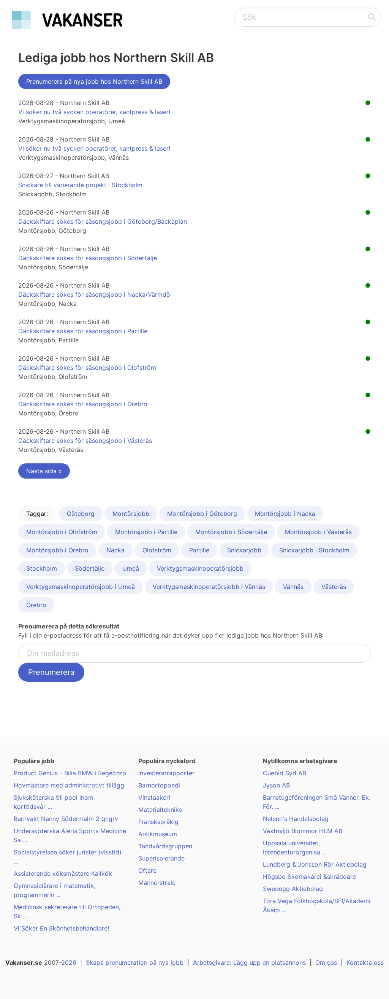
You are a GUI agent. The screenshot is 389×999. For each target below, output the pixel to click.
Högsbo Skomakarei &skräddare (309, 876)
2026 (68, 962)
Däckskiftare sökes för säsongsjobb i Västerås (85, 440)
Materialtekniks (160, 809)
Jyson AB (276, 785)
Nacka (115, 550)
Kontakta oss (365, 962)
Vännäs (293, 586)
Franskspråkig (158, 822)
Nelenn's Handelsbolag (296, 818)
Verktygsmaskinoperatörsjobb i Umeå (80, 586)
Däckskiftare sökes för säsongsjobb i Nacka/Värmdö (94, 294)
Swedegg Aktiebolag (293, 888)
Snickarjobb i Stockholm (314, 550)
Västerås (333, 586)
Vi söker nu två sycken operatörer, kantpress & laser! (94, 112)
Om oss (326, 962)
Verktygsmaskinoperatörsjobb (200, 568)
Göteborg (81, 513)
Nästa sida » (44, 471)
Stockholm (41, 568)
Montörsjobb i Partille (146, 532)
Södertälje (89, 568)
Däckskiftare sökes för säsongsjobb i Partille (82, 331)
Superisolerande (161, 858)
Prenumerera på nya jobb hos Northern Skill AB (94, 81)
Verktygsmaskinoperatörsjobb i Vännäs (209, 586)
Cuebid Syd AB (284, 773)
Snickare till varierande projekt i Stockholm (80, 185)
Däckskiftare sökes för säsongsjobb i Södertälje (87, 258)
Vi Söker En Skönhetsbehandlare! (61, 928)
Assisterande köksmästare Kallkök (63, 873)
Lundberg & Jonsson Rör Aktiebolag (315, 864)
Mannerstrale (157, 882)
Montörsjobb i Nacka (285, 513)
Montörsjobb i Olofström (61, 532)
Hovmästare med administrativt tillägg (69, 785)
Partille (199, 550)
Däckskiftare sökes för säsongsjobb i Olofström (87, 367)
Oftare (147, 870)
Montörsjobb (130, 513)
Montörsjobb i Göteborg (202, 513)
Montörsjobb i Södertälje (231, 532)
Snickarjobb (244, 550)
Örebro (36, 605)
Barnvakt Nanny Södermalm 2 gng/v (66, 818)
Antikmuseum (157, 834)
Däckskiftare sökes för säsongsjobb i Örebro (82, 404)
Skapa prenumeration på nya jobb (134, 962)
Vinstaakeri (154, 797)
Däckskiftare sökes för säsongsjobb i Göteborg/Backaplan (102, 221)
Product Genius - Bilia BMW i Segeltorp (70, 773)
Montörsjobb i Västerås (318, 532)
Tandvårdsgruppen (165, 846)
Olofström (156, 550)
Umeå (130, 568)
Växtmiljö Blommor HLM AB (302, 831)
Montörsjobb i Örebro (57, 550)
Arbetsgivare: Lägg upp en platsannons (249, 962)
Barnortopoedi (159, 785)
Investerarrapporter (166, 773)
